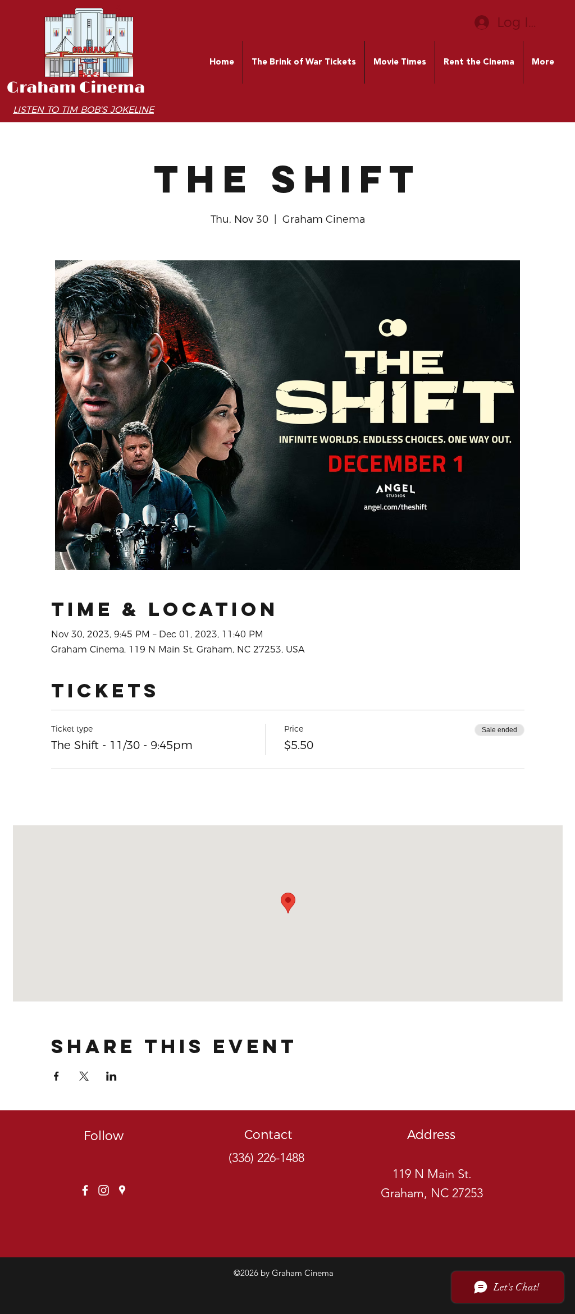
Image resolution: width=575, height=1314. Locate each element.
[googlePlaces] (122, 1190)
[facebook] (85, 1190)
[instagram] (104, 1190)
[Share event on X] (84, 1076)
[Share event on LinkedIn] (111, 1076)
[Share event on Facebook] (56, 1076)
